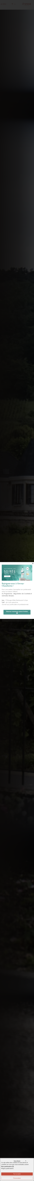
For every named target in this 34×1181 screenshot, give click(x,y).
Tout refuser (17, 1161)
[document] (17, 590)
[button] (33, 563)
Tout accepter (17, 1174)
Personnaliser (17, 1178)
